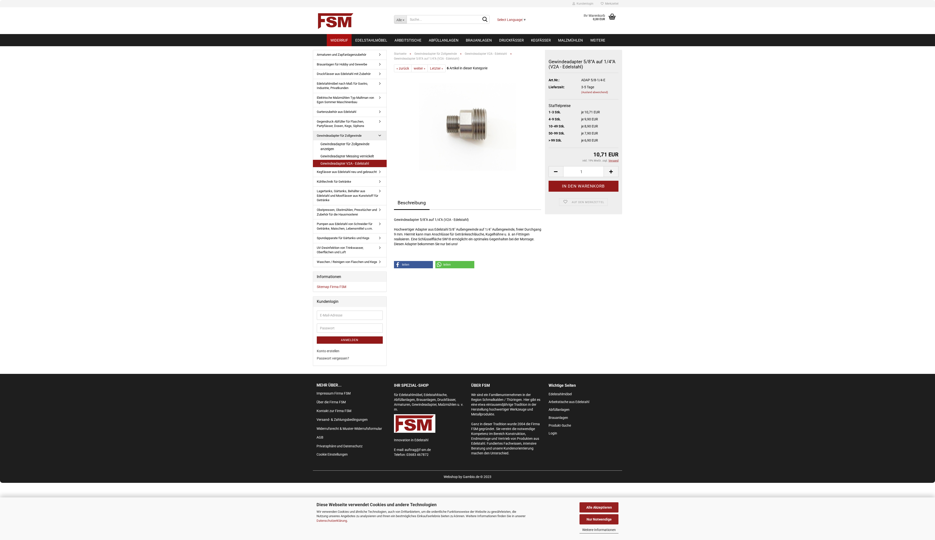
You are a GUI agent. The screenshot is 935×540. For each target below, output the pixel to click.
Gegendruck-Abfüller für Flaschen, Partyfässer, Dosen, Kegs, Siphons (340, 124)
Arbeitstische (407, 40)
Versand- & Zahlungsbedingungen (342, 420)
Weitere (597, 40)
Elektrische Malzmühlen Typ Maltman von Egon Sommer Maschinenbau (345, 100)
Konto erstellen (328, 351)
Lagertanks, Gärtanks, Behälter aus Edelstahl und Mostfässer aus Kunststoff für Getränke (347, 195)
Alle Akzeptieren (599, 507)
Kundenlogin (584, 3)
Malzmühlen (570, 40)
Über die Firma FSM (331, 402)
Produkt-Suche (560, 425)
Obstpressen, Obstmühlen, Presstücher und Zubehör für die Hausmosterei (347, 212)
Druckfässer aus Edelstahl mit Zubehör (344, 74)
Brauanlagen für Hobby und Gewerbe (342, 64)
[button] (413, 264)
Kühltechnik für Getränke (334, 181)
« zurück (402, 68)
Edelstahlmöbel (371, 40)
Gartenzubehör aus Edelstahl (336, 112)
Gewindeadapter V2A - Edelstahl (344, 163)
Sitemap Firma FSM (331, 287)
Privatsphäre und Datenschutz (340, 446)
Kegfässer (541, 40)
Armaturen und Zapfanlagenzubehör (341, 54)
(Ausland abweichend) (594, 92)
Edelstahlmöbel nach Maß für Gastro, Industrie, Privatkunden (342, 86)
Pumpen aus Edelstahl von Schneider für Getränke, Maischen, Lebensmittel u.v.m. (345, 226)
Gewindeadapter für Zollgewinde (339, 135)
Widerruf (339, 40)
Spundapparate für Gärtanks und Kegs (343, 238)
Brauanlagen (479, 40)
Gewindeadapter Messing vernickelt (347, 156)
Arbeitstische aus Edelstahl (569, 402)
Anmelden (349, 340)
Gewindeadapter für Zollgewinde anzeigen (344, 146)
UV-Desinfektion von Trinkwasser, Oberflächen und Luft (340, 250)
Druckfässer (511, 40)
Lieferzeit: (557, 87)
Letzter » (436, 68)
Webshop (451, 477)
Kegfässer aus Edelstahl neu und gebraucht (347, 172)
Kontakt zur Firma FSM (334, 411)
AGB (320, 437)
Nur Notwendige (599, 519)
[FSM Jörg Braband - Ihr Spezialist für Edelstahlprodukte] (352, 20)
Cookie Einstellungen (332, 454)
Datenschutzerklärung (332, 520)
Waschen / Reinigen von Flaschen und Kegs (347, 262)
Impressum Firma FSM (334, 393)
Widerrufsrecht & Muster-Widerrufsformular (349, 429)
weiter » (419, 68)
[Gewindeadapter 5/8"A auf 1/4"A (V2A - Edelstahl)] (467, 127)
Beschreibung (412, 203)
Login (553, 433)
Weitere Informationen (599, 530)
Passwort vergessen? (333, 358)
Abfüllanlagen (443, 40)
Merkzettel (611, 3)
